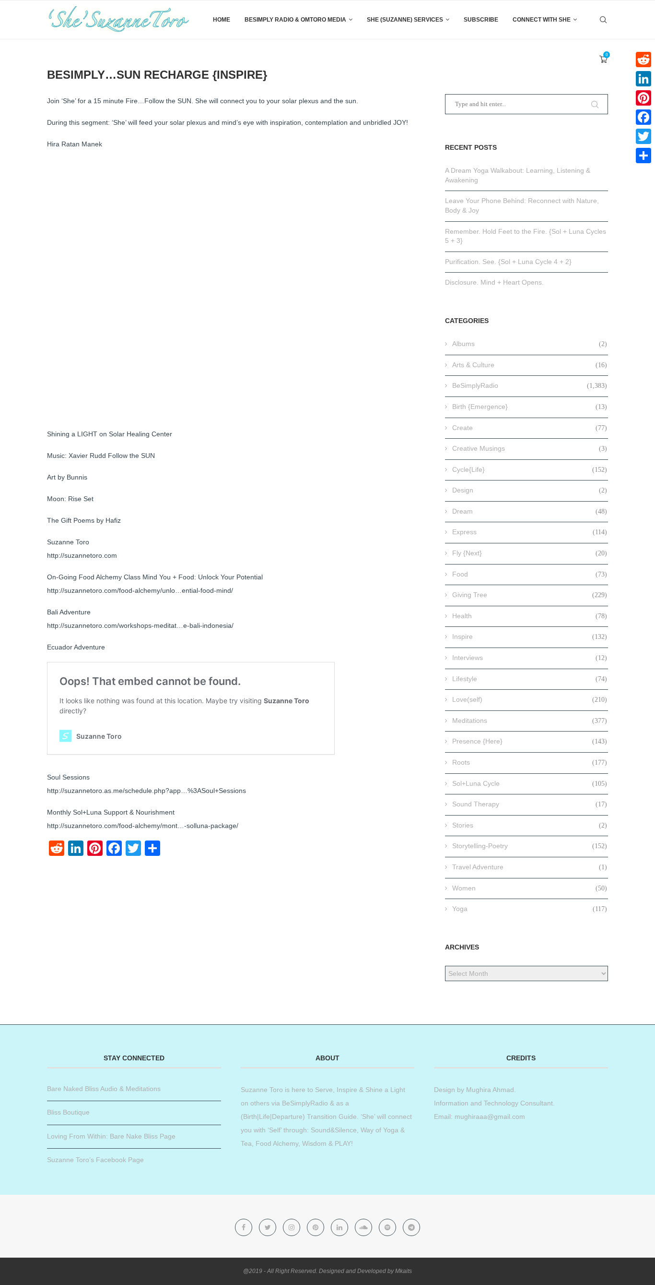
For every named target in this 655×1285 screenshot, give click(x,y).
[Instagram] (292, 1227)
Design (529, 490)
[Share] (643, 155)
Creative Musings (529, 448)
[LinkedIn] (643, 78)
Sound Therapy (529, 804)
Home (221, 19)
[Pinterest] (316, 1227)
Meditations (529, 720)
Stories (529, 825)
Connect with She (542, 19)
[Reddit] (643, 59)
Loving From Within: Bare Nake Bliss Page (111, 1136)
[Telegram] (411, 1227)
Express (529, 532)
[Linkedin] (340, 1227)
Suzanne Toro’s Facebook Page (95, 1160)
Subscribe (481, 19)
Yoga (529, 909)
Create (529, 428)
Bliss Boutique (68, 1112)
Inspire (529, 636)
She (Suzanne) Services (405, 19)
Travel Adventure (529, 867)
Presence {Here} (529, 741)
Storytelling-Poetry (529, 846)
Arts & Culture (529, 365)
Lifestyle (529, 679)
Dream (529, 511)
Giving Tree (529, 595)
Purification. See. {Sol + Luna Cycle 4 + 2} (508, 261)
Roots (529, 762)
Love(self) (529, 699)
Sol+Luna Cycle (529, 783)
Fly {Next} (529, 553)
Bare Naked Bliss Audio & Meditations (104, 1089)
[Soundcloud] (364, 1227)
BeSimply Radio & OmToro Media (295, 19)
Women (529, 888)
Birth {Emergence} (529, 406)
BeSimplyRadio (529, 385)
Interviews (529, 657)
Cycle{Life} (529, 469)
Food (529, 574)
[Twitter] (269, 1227)
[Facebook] (245, 1227)
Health (529, 616)
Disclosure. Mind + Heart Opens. (494, 282)
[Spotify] (388, 1227)
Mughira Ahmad (489, 1089)
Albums (529, 344)
